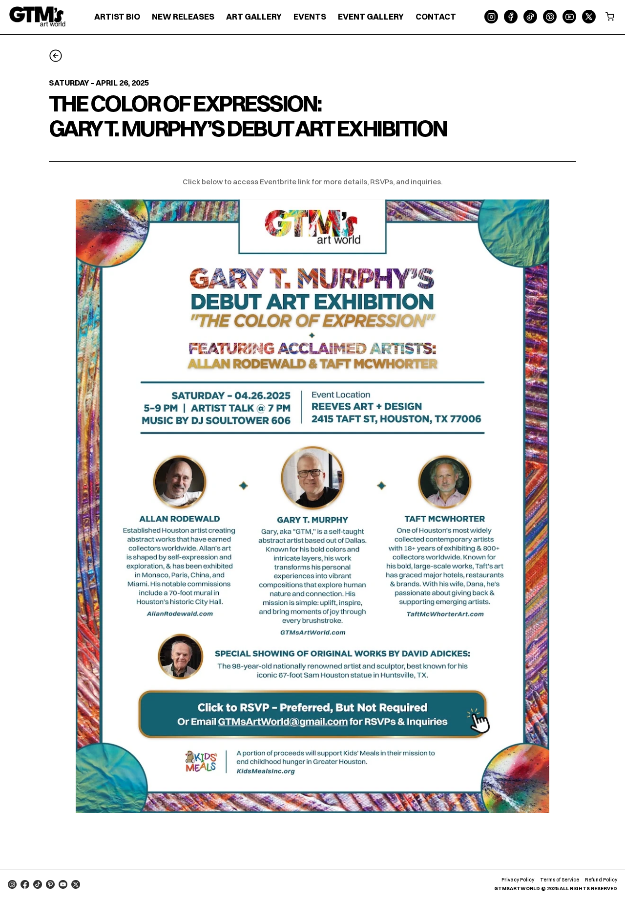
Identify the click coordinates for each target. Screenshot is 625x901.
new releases (183, 16)
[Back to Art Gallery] (55, 56)
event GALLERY (371, 16)
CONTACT (436, 16)
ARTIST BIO (117, 16)
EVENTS (309, 16)
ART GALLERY (254, 16)
